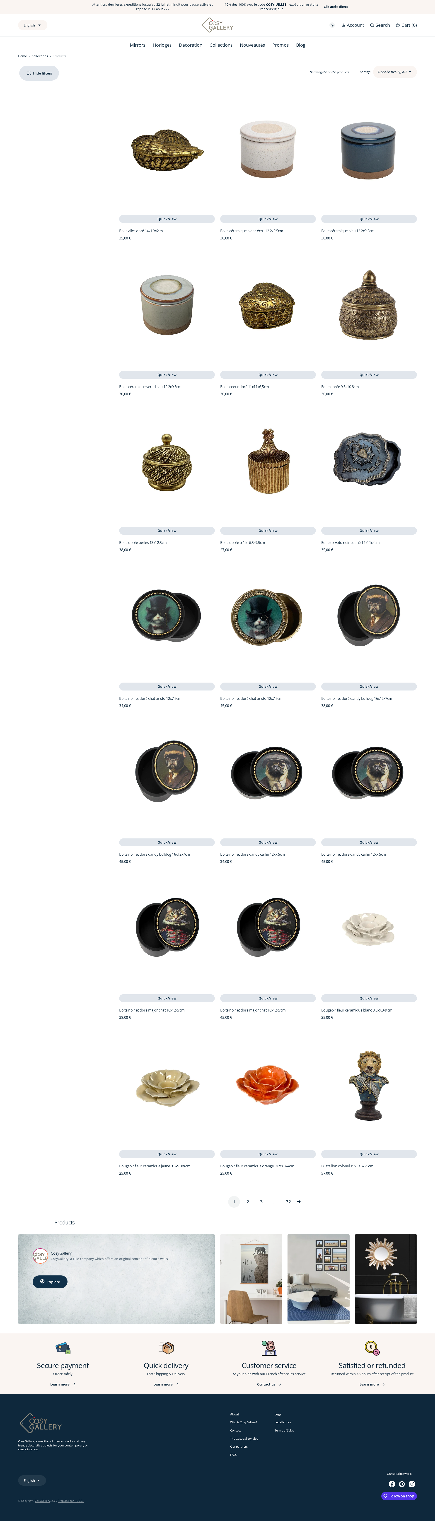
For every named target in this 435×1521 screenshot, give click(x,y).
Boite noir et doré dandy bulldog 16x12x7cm (356, 698)
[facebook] (392, 1484)
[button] (353, 25)
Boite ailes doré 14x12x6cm (141, 230)
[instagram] (412, 1484)
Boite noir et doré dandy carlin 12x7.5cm (252, 854)
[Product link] (167, 149)
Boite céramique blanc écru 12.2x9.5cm (251, 230)
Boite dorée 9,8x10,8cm (340, 386)
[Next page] (302, 1202)
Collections (39, 56)
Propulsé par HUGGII (71, 1501)
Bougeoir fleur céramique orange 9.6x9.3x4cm (257, 1166)
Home (22, 56)
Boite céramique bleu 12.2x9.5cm (347, 230)
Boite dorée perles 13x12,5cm (143, 542)
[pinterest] (402, 1484)
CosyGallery (42, 1501)
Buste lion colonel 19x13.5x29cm (347, 1166)
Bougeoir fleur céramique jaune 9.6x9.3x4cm (155, 1166)
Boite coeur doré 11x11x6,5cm (244, 386)
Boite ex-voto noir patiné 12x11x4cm (350, 542)
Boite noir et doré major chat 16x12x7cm (151, 1010)
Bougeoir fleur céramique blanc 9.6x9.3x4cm (356, 1010)
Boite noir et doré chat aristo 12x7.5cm (150, 698)
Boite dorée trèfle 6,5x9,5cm (242, 542)
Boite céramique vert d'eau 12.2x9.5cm (150, 386)
